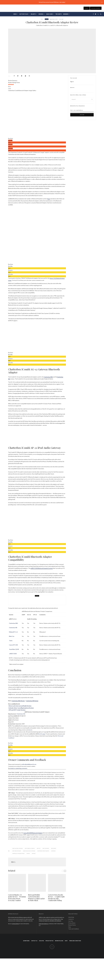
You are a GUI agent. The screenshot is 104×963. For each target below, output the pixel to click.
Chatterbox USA (21, 714)
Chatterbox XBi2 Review (18, 700)
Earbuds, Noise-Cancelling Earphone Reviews (21, 708)
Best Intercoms (46, 848)
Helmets (33, 14)
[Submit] (25, 75)
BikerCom (11, 636)
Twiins (10, 640)
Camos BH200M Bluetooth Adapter (33, 833)
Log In (86, 8)
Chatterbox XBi (13, 627)
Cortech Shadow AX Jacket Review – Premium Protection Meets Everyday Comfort (17, 897)
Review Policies (72, 925)
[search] (92, 99)
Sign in (72, 81)
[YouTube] (95, 14)
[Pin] (21, 75)
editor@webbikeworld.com (29, 764)
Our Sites (70, 921)
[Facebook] (93, 14)
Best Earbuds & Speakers (30, 848)
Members (65, 14)
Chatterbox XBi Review (32, 700)
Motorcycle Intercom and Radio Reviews (20, 706)
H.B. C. (42, 19)
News (15, 14)
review (28, 853)
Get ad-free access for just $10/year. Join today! (52, 2)
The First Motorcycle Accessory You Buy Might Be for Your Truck (40, 601)
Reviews (41, 14)
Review (46, 19)
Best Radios (54, 848)
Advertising (71, 917)
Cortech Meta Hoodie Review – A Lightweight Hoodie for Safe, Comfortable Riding (56, 897)
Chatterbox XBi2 (48, 377)
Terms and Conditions (73, 928)
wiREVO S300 (13, 653)
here (49, 198)
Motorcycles (23, 14)
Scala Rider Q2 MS (14, 649)
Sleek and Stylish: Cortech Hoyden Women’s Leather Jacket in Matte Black (36, 897)
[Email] (29, 75)
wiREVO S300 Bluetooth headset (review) (42, 568)
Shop (69, 927)
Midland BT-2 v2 (13, 632)
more (30, 730)
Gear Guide (49, 14)
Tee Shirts (58, 14)
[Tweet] (17, 75)
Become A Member (95, 8)
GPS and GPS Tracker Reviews (17, 710)
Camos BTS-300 (13, 645)
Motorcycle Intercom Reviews (18, 853)
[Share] (14, 75)
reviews (33, 853)
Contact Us (71, 919)
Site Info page (41, 734)
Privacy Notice (71, 923)
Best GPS (38, 848)
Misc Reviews (20, 598)
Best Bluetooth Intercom (18, 848)
